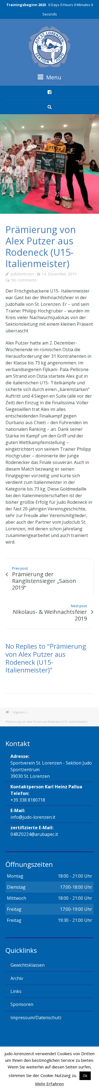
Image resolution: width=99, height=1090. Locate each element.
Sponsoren (21, 1004)
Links (15, 991)
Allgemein (19, 712)
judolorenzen (22, 274)
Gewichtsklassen (27, 965)
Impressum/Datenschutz (36, 1018)
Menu (53, 77)
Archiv (16, 978)
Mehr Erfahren (49, 1083)
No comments (24, 280)
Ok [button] (85, 1075)
